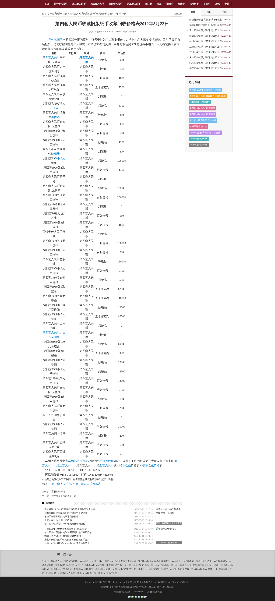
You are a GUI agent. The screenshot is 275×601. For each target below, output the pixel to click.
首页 (47, 4)
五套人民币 (106, 465)
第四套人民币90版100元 (91, 561)
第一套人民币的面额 (139, 565)
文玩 (217, 4)
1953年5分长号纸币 (198, 139)
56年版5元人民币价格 (148, 569)
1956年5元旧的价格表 (61, 569)
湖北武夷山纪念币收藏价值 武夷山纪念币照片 (67, 539)
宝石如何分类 (58, 491)
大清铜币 (194, 4)
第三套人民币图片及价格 (64, 496)
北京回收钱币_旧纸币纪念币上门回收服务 (205, 64)
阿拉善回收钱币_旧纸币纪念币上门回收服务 (205, 20)
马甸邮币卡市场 (78, 461)
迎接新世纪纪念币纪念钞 (67, 565)
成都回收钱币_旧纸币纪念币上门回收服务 (205, 47)
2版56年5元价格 (103, 569)
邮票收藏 (108, 461)
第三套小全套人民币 (181, 565)
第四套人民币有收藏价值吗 (64, 561)
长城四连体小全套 (198, 126)
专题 (227, 4)
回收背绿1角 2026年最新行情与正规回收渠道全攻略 (69, 509)
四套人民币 (52, 57)
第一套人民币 (60, 4)
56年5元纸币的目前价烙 (124, 569)
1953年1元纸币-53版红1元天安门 (205, 132)
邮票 (159, 4)
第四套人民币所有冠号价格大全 (120, 561)
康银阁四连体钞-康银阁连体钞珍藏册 (207, 96)
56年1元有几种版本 (107, 573)
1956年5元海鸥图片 (83, 569)
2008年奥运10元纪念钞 (93, 565)
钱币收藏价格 (150, 465)
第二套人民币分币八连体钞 (202, 120)
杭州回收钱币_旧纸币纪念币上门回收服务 (205, 42)
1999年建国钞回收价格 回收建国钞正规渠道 (65, 513)
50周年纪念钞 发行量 (116, 565)
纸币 (99, 461)
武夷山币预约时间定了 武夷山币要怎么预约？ (67, 543)
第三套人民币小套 (160, 565)
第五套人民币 (134, 4)
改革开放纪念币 (204, 561)
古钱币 (207, 4)
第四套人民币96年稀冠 (183, 561)
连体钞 (148, 4)
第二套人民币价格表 (88, 483)
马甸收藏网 (55, 39)
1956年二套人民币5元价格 (206, 565)
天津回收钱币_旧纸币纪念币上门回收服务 (205, 58)
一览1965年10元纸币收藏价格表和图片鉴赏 (65, 529)
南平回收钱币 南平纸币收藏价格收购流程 (64, 524)
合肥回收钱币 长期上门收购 (58, 520)
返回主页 (178, 14)
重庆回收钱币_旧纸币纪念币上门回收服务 (205, 31)
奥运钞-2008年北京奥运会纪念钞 (205, 90)
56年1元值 (51, 573)
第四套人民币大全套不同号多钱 (153, 561)
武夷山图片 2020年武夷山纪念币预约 (62, 536)
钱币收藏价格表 (59, 13)
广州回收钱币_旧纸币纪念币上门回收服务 (205, 53)
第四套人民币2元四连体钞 (202, 108)
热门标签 (64, 554)
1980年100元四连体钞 (200, 102)
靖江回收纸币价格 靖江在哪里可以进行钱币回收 (68, 532)
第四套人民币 (115, 4)
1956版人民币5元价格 (201, 569)
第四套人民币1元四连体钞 (202, 114)
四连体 (54, 108)
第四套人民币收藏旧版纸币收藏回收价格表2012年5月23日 (98, 13)
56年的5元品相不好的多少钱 (175, 569)
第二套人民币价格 (62, 483)
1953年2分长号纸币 (198, 145)
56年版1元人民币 (66, 573)
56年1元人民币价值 (86, 573)
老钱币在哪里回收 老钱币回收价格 (61, 516)
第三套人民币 (97, 4)
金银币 (169, 4)
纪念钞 (181, 4)
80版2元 (60, 158)
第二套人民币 (79, 4)
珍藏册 (55, 153)
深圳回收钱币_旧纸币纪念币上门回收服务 (205, 37)
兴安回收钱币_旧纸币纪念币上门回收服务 (205, 69)
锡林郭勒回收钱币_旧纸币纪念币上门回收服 (205, 26)
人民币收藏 (123, 465)
